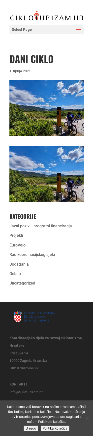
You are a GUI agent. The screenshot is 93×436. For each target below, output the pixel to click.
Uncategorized (22, 283)
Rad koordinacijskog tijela (32, 254)
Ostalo (15, 273)
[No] (86, 418)
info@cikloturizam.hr (26, 392)
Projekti (16, 235)
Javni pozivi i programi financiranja (40, 226)
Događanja (19, 264)
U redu (31, 428)
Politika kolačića (55, 428)
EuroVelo (17, 245)
